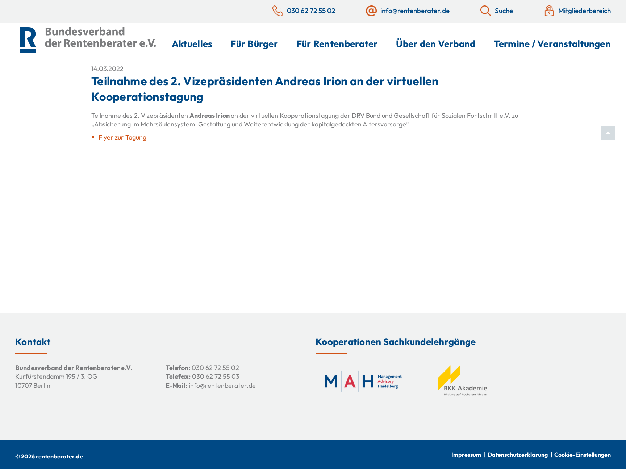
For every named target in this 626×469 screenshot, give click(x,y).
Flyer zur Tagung (122, 137)
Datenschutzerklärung (518, 454)
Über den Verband (435, 44)
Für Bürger (254, 44)
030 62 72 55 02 (215, 368)
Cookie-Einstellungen (582, 454)
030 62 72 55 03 (215, 376)
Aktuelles (192, 44)
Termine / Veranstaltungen (552, 44)
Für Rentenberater (337, 44)
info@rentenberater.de (222, 385)
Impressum (466, 454)
